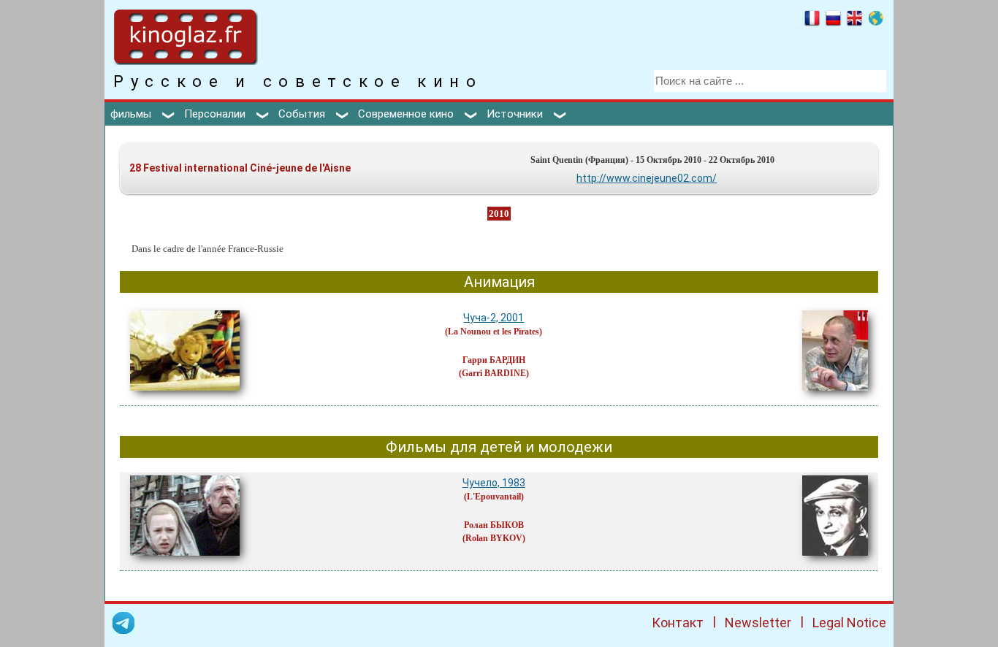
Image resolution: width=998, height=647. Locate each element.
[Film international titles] (875, 20)
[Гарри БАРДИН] (835, 394)
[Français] (812, 20)
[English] (854, 20)
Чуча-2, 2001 (493, 318)
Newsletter (758, 622)
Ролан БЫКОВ (494, 525)
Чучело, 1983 (493, 483)
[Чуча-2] (185, 394)
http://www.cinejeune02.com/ (646, 178)
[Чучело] (185, 559)
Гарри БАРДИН (493, 360)
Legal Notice (849, 622)
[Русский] (833, 20)
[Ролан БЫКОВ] (835, 559)
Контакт (678, 622)
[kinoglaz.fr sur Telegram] (123, 625)
